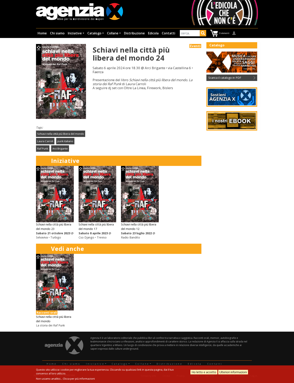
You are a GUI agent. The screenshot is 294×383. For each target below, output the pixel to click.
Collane (112, 33)
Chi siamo (57, 33)
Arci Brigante (60, 148)
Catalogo (94, 33)
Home (42, 33)
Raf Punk (42, 148)
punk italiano (65, 141)
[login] (234, 33)
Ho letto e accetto (204, 372)
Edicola (153, 33)
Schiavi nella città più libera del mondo (60, 134)
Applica (203, 34)
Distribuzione (134, 33)
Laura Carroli (45, 141)
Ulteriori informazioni (233, 372)
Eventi (195, 46)
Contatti (168, 33)
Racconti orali (47, 312)
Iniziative (75, 33)
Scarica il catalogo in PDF (224, 78)
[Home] (79, 12)
